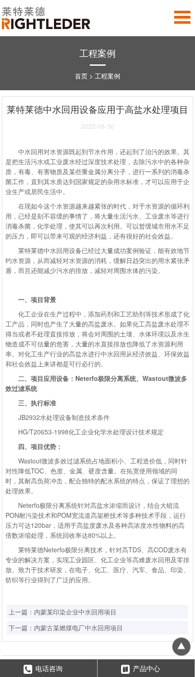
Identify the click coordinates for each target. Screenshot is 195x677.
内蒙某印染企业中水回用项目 (75, 611)
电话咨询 (49, 668)
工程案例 (107, 75)
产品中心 (146, 668)
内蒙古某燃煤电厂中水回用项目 (78, 627)
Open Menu (182, 17)
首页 (81, 75)
